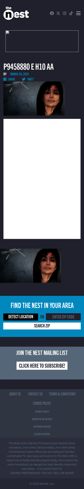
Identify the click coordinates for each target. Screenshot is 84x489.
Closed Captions (42, 434)
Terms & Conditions (62, 393)
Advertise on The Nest (42, 419)
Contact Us (35, 393)
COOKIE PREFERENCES (25, 473)
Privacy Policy (42, 411)
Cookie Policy (42, 403)
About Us (15, 393)
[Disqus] (42, 178)
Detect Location (20, 316)
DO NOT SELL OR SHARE (58, 473)
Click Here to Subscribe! (42, 365)
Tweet (30, 79)
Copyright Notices (42, 426)
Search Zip (42, 325)
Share (11, 79)
